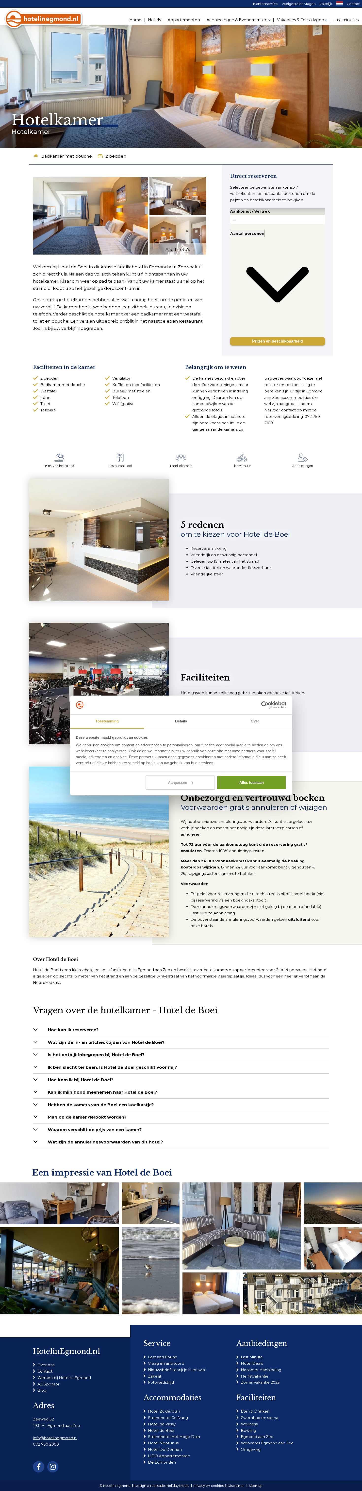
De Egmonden (162, 1462)
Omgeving (251, 1449)
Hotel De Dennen (165, 1449)
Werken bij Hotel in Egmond (64, 1377)
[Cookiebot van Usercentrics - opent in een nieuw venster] (264, 705)
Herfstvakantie (254, 1376)
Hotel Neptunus (163, 1443)
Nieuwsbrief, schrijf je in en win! (177, 1369)
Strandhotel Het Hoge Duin (174, 1436)
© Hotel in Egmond (115, 1486)
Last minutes (346, 20)
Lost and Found (162, 1357)
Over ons (45, 1364)
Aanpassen (177, 782)
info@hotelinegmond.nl (55, 1438)
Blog (41, 1390)
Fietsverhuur (241, 466)
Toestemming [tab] (107, 721)
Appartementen (184, 20)
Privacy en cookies (208, 1486)
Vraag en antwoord (166, 1363)
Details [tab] (181, 721)
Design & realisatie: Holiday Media (161, 1486)
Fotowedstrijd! (161, 1382)
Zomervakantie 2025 (260, 1382)
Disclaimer (236, 1486)
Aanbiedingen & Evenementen (237, 20)
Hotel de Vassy (162, 1424)
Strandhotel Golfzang (168, 1417)
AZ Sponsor (48, 1384)
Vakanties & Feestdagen (300, 20)
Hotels (154, 20)
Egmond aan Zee (257, 1436)
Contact (353, 4)
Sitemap (256, 1486)
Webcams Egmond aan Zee (267, 1443)
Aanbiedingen (302, 466)
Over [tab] (255, 721)
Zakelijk (326, 4)
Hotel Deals (252, 1363)
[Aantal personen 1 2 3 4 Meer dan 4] (277, 281)
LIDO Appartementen (169, 1456)
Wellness (249, 1424)
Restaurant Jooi (120, 466)
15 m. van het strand (59, 466)
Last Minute (252, 1357)
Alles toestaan (251, 782)
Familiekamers (181, 466)
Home (135, 20)
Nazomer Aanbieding (261, 1369)
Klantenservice (265, 4)
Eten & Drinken (255, 1411)
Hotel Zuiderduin (164, 1411)
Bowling (248, 1430)
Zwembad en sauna (259, 1417)
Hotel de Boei (161, 1430)
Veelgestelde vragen (299, 4)
